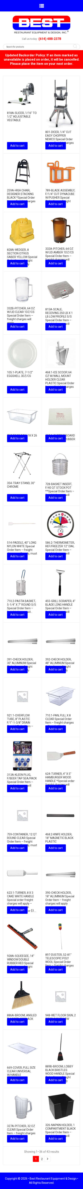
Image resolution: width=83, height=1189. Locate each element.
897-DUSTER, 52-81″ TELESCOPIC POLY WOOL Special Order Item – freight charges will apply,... (59, 962)
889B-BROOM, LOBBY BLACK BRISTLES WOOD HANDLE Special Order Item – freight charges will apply (60, 1073)
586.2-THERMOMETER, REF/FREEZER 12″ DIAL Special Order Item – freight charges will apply (60, 550)
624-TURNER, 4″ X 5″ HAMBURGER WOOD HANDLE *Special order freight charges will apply (60, 781)
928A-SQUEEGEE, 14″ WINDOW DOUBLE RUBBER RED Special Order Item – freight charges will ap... (20, 963)
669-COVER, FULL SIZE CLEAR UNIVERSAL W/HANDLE (21, 1071)
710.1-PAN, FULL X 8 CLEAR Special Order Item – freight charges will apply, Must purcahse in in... (59, 722)
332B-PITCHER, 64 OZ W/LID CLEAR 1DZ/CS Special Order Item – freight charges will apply (21, 315)
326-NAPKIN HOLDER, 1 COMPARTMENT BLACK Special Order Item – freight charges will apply (60, 1132)
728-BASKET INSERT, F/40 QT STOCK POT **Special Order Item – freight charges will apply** (59, 491)
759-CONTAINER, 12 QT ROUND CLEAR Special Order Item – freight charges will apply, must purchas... (22, 841)
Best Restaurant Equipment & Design (53, 1178)
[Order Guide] (41, 25)
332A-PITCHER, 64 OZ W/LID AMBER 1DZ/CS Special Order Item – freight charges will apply (59, 256)
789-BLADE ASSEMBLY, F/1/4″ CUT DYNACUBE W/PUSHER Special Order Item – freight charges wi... (60, 197)
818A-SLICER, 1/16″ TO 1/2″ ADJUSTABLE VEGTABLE (22, 116)
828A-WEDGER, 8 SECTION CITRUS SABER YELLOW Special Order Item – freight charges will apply (22, 257)
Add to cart (17, 145)
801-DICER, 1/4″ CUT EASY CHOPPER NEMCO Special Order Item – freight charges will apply (59, 139)
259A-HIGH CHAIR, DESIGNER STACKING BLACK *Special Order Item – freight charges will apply (21, 197)
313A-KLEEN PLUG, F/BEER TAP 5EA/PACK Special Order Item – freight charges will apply (22, 782)
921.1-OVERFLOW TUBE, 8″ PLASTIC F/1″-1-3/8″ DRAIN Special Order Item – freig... (20, 722)
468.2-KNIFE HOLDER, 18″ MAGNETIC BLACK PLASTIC (59, 838)
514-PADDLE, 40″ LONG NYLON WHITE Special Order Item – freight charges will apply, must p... (22, 550)
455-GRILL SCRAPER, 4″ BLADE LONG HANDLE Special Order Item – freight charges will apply (60, 608)
